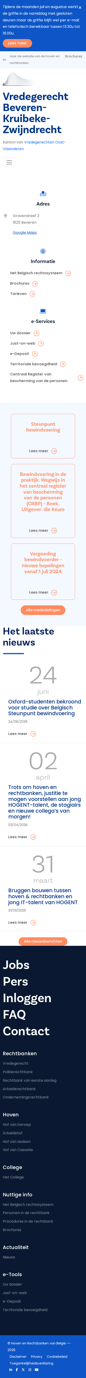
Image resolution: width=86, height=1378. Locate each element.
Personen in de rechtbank (26, 1212)
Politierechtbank (18, 1072)
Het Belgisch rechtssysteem (28, 1204)
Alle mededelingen (43, 610)
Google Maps (25, 232)
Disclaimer (18, 1356)
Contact (26, 1031)
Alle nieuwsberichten (43, 941)
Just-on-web (15, 1292)
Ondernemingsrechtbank (26, 1097)
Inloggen (27, 998)
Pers (15, 981)
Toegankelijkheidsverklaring (31, 1363)
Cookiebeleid (57, 1356)
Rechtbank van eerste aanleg (29, 1080)
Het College (13, 1177)
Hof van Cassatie (18, 1149)
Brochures (73, 56)
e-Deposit (12, 1301)
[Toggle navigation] (9, 162)
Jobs (16, 965)
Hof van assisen (17, 1141)
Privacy (36, 1356)
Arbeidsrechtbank (19, 1089)
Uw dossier (12, 1284)
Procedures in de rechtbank (28, 1221)
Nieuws (9, 1257)
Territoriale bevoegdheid (25, 1309)
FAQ (14, 1014)
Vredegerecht (15, 1063)
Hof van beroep (17, 1124)
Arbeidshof (12, 1133)
